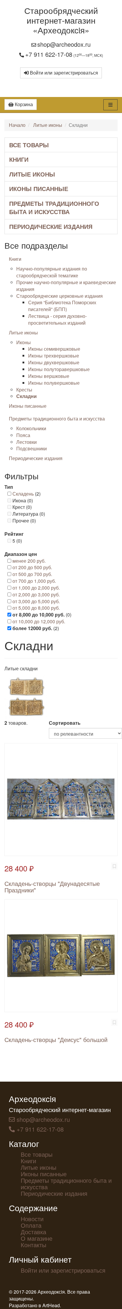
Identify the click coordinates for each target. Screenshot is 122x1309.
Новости (32, 1218)
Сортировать (65, 723)
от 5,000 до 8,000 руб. (36, 607)
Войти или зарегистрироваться (63, 72)
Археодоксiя (32, 1098)
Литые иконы (47, 125)
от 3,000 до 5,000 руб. (36, 601)
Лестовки (26, 442)
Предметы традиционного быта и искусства (54, 207)
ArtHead (51, 1305)
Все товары (29, 144)
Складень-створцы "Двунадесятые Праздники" (52, 886)
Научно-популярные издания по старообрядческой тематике (51, 272)
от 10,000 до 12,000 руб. (38, 621)
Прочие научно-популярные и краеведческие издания (66, 285)
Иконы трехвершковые (53, 355)
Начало (17, 125)
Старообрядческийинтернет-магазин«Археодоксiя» (61, 20)
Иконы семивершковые (54, 348)
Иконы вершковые (48, 376)
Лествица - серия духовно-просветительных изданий (57, 319)
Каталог (24, 1143)
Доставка (33, 1231)
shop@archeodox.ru (64, 44)
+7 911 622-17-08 (48, 54)
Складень (23, 493)
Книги (18, 159)
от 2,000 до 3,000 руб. (36, 594)
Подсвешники (31, 448)
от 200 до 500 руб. (32, 567)
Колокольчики (31, 428)
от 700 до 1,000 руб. (34, 580)
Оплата (31, 1225)
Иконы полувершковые (54, 382)
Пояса (23, 435)
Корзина (23, 104)
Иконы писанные (38, 188)
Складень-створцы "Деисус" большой (55, 1039)
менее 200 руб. (29, 560)
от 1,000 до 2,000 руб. (36, 587)
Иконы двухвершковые (53, 362)
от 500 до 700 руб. (32, 574)
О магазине (36, 1238)
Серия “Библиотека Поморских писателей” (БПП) (62, 306)
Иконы (23, 342)
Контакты (33, 1244)
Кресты (24, 389)
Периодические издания (50, 226)
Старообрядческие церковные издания (59, 295)
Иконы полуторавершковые (59, 369)
